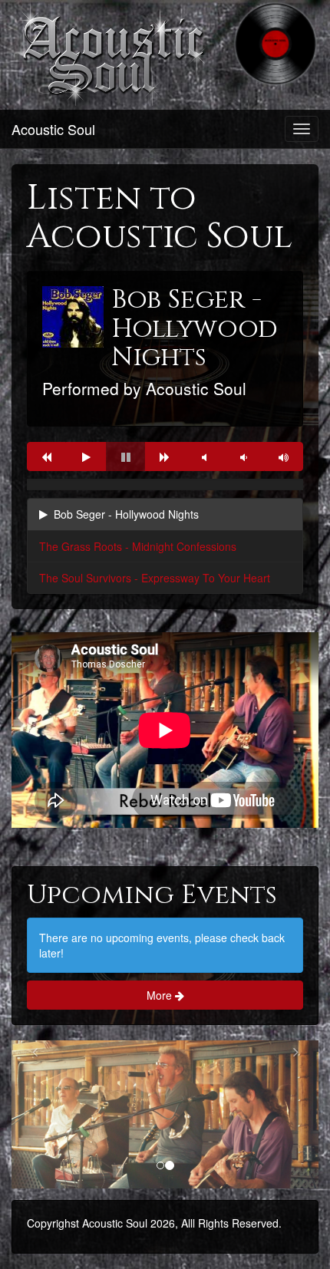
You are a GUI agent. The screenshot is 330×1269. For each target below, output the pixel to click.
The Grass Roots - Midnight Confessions (137, 546)
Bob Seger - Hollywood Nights (126, 514)
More (161, 995)
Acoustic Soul (53, 129)
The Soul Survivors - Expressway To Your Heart (154, 577)
